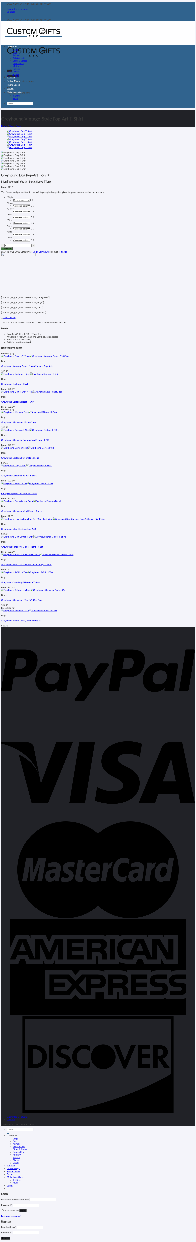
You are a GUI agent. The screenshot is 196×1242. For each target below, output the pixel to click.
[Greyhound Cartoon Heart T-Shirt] (31, 391)
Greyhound (44, 251)
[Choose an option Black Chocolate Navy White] (21, 205)
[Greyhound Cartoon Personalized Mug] (27, 447)
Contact (11, 11)
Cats (15, 52)
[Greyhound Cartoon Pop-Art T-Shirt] (26, 465)
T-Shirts (11, 77)
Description (9, 317)
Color (10, 203)
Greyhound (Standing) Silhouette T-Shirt (20, 582)
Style (10, 197)
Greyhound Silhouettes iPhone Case (18, 422)
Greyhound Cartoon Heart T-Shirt (17, 401)
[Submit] (8, 107)
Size (9, 214)
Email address (8, 1227)
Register (5, 1238)
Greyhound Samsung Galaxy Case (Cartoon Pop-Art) (27, 366)
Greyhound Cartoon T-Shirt (14, 383)
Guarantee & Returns (17, 9)
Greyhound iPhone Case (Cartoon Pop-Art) (22, 620)
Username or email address (15, 1199)
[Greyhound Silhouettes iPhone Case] (29, 412)
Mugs (15, 98)
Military (17, 66)
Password (6, 1205)
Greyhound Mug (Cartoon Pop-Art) (18, 528)
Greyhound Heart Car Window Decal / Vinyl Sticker (26, 564)
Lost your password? (11, 1215)
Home (4, 126)
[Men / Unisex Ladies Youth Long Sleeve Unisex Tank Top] (21, 199)
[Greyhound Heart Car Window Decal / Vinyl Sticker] (37, 554)
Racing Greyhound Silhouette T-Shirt (19, 493)
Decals (10, 88)
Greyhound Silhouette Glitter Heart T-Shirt (22, 546)
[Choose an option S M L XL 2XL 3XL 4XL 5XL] (21, 217)
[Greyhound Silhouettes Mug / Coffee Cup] (33, 590)
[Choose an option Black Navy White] (21, 211)
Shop (11, 126)
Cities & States (20, 60)
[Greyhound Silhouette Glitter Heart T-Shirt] (33, 536)
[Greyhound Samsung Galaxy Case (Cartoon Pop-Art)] (35, 356)
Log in (22, 1211)
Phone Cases (13, 84)
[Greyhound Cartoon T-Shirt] (30, 373)
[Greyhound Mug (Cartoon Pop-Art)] (53, 518)
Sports (16, 74)
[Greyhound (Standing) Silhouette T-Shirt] (27, 572)
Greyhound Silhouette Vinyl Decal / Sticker (22, 511)
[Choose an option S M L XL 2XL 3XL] (21, 222)
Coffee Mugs (13, 81)
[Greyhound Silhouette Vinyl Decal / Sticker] (31, 501)
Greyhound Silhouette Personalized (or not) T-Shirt (26, 440)
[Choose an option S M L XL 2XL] (21, 240)
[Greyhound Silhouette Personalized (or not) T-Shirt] (30, 430)
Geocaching (18, 63)
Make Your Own (15, 92)
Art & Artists (19, 58)
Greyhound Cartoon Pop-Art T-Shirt (19, 475)
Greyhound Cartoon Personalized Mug (20, 457)
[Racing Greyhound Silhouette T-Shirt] (27, 483)
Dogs (15, 49)
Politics (16, 68)
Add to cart (6, 249)
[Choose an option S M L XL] (21, 228)
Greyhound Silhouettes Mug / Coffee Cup (21, 600)
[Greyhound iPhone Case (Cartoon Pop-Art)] (29, 610)
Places (16, 71)
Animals (17, 55)
